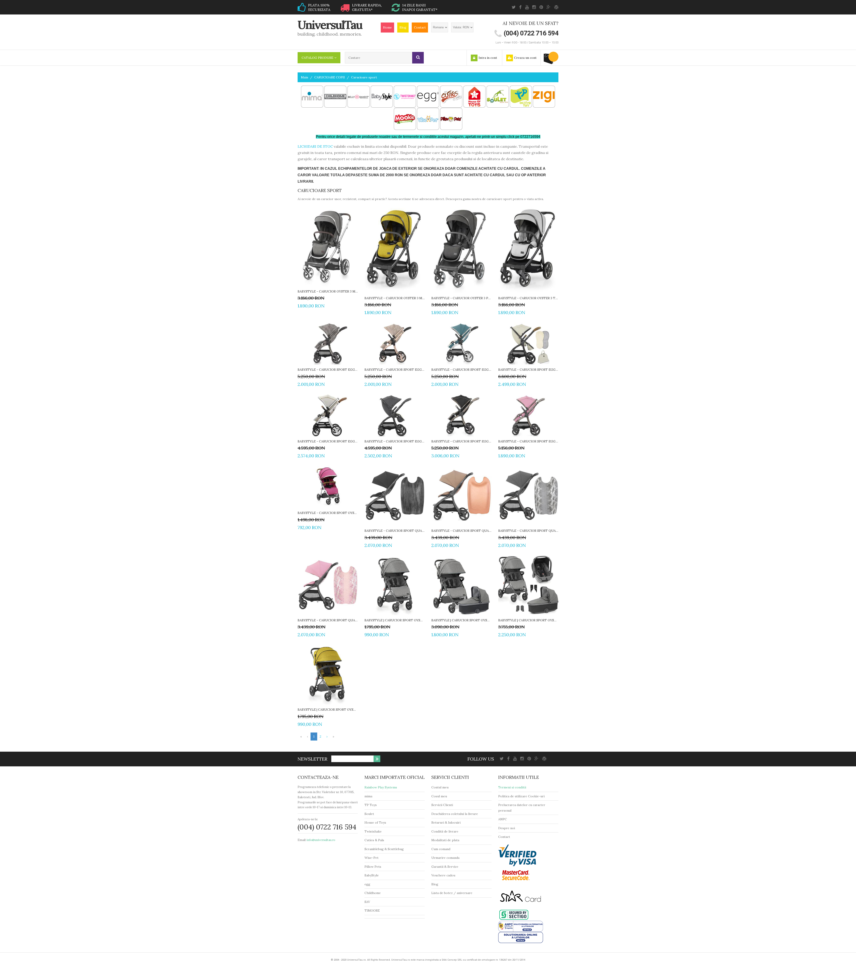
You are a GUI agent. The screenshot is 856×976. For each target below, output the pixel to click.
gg (368, 884)
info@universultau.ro (321, 840)
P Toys (372, 805)
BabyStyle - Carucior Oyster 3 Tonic (528, 298)
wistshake (374, 831)
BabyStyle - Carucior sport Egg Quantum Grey (394, 441)
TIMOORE (372, 910)
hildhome (374, 893)
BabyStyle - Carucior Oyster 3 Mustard (394, 298)
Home (387, 27)
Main (304, 77)
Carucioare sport (364, 77)
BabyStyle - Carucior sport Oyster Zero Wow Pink (328, 513)
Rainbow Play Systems (380, 787)
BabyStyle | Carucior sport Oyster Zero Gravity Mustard (328, 710)
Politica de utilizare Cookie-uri (521, 796)
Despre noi (506, 828)
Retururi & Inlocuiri (446, 822)
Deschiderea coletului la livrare (454, 814)
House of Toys (375, 822)
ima (369, 796)
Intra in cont (488, 58)
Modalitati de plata (445, 840)
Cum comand (440, 849)
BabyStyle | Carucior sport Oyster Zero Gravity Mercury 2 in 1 (461, 620)
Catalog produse (317, 58)
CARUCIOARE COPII (329, 77)
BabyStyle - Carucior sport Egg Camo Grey (328, 370)
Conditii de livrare (444, 831)
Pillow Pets (372, 867)
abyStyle (372, 875)
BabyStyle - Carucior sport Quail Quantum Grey (528, 531)
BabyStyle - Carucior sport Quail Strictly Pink (328, 620)
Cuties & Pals (374, 840)
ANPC (502, 819)
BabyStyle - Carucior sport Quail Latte (461, 531)
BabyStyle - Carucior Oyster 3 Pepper (461, 298)
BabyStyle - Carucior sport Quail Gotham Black (394, 531)
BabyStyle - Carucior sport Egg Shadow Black (461, 441)
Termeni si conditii (512, 787)
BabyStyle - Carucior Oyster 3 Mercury (328, 291)
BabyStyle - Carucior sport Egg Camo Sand (394, 370)
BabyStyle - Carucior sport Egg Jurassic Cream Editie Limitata (528, 370)
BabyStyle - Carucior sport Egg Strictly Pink (528, 441)
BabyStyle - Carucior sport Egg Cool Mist (461, 370)
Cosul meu (439, 796)
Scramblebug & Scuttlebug (384, 849)
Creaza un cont (525, 58)
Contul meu (440, 787)
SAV (367, 902)
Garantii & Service (444, 867)
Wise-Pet (371, 858)
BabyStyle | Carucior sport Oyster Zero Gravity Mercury (394, 620)
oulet (370, 814)
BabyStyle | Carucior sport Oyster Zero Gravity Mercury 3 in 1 (528, 620)
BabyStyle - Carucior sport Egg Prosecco (328, 441)
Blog (402, 27)
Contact (420, 27)
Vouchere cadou (443, 875)
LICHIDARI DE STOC (315, 146)
